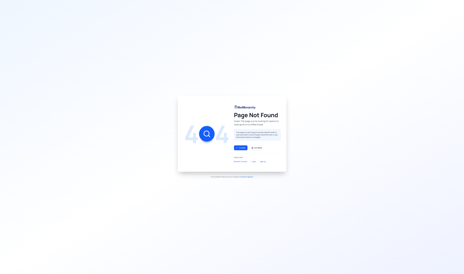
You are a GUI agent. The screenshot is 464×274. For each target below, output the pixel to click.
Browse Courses (240, 161)
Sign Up (263, 161)
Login (253, 161)
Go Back (242, 148)
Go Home (258, 148)
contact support (246, 177)
